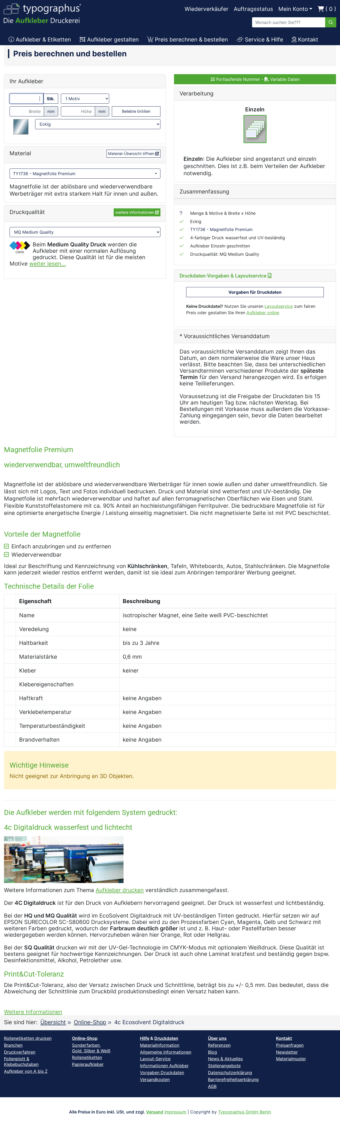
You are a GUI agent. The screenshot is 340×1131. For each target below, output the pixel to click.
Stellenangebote (224, 1065)
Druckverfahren (19, 1052)
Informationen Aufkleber (164, 1065)
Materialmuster (291, 1058)
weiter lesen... (47, 263)
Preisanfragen (290, 1045)
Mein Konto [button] (293, 9)
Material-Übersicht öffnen (131, 153)
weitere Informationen (135, 212)
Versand (154, 1112)
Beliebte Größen (136, 111)
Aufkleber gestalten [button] (112, 39)
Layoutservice (279, 306)
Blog (212, 1052)
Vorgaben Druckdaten (162, 1072)
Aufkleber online (262, 312)
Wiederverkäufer (206, 9)
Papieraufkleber (88, 1064)
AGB (212, 1086)
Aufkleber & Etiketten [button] (42, 39)
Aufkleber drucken (120, 890)
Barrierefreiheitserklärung (233, 1079)
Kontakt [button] (307, 39)
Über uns (217, 1038)
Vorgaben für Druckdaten (255, 292)
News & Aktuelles (225, 1058)
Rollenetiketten (87, 1057)
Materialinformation (159, 1045)
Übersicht (53, 1022)
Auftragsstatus (253, 9)
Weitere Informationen (33, 1011)
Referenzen (219, 1045)
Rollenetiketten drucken (28, 1038)
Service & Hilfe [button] (263, 39)
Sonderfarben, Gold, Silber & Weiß (91, 1047)
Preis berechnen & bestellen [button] (190, 39)
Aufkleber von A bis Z (26, 1071)
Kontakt (284, 1038)
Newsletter (287, 1052)
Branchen (13, 1045)
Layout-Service (155, 1058)
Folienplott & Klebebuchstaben (21, 1061)
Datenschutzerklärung (230, 1072)
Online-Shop (90, 1022)
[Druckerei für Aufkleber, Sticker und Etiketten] (42, 12)
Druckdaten (166, 1038)
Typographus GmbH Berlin (244, 1112)
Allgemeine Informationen (165, 1052)
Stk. (51, 98)
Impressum (175, 1112)
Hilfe (144, 1038)
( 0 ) (330, 9)
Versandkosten (155, 1079)
